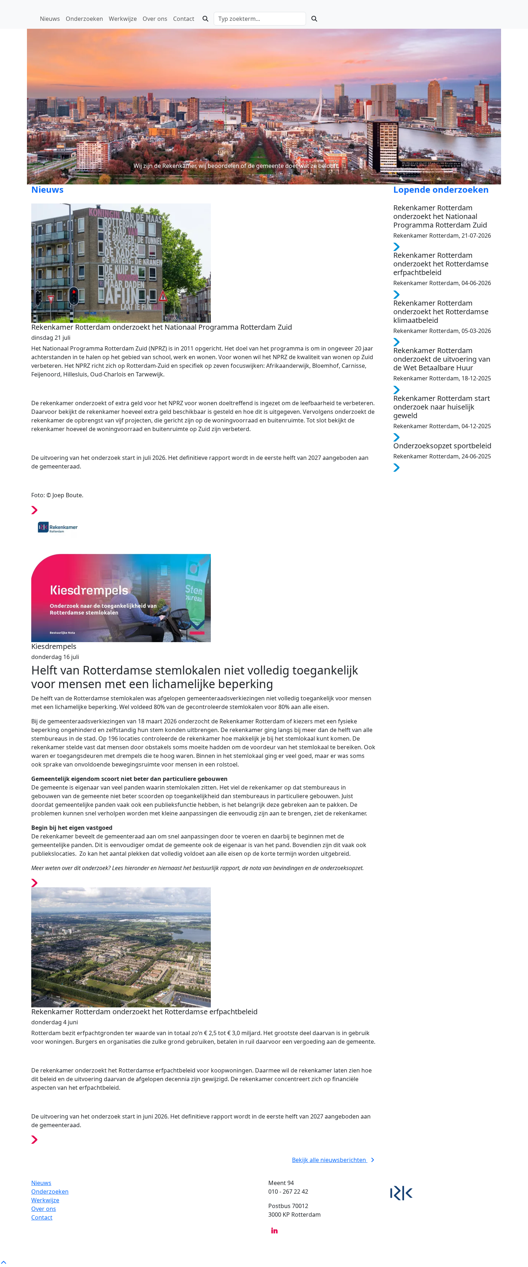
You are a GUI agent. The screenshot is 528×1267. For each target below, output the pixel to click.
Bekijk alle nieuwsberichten (329, 1160)
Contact (41, 1217)
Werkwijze (45, 1200)
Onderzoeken (50, 1191)
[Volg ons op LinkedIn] (274, 1230)
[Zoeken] (205, 19)
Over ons (43, 1209)
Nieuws (41, 1183)
